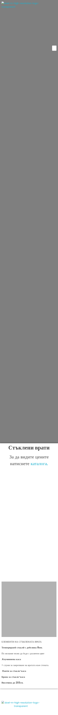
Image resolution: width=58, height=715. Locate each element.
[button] (54, 48)
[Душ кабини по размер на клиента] (21, 22)
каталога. (39, 463)
